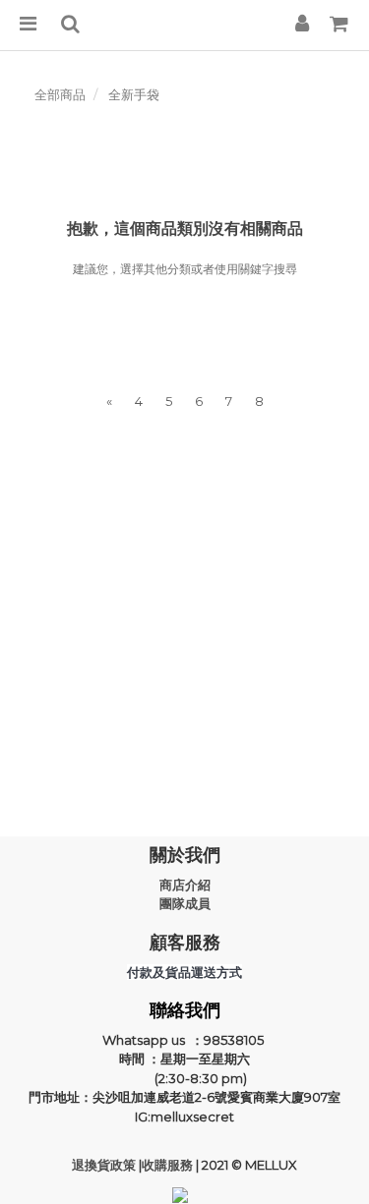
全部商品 (60, 94)
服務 (181, 1165)
